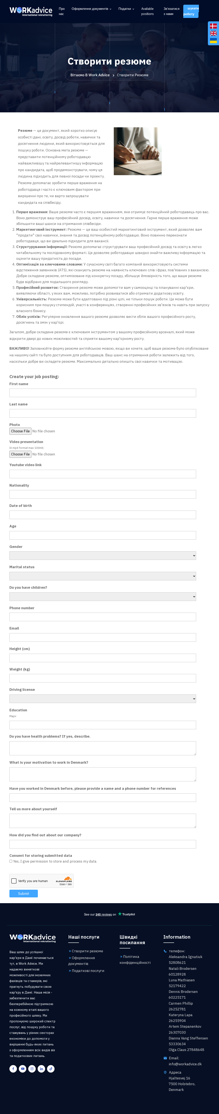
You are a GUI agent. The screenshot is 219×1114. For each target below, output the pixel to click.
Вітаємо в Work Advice (90, 75)
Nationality (19, 485)
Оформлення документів (90, 9)
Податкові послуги (88, 970)
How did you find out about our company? (45, 835)
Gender (15, 546)
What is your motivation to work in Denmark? (48, 762)
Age (12, 526)
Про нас (62, 11)
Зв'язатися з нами (171, 11)
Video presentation (26, 441)
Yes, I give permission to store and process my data (54, 861)
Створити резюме (87, 951)
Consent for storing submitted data (40, 855)
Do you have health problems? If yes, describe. (49, 736)
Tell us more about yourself (33, 809)
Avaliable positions (147, 11)
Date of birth (20, 505)
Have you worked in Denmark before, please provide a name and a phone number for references (92, 788)
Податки (124, 9)
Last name (18, 404)
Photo (14, 424)
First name (18, 384)
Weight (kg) (19, 669)
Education (18, 710)
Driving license (22, 689)
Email (14, 628)
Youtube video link (25, 464)
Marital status (21, 567)
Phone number (21, 608)
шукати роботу (191, 11)
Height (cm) (19, 648)
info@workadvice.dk (185, 1064)
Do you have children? (28, 587)
